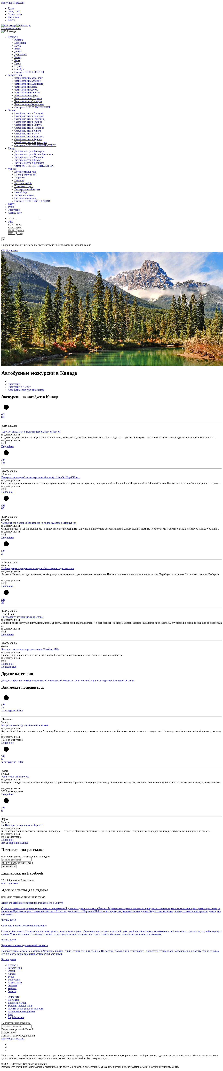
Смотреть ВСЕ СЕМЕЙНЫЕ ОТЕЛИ (35, 145)
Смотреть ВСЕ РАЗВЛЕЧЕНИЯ (32, 107)
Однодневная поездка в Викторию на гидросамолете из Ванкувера (38, 522)
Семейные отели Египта (28, 124)
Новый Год (20, 192)
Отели (11, 110)
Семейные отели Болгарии (29, 116)
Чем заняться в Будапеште (28, 83)
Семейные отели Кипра (27, 130)
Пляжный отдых (23, 186)
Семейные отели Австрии (28, 113)
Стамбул (19, 69)
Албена (18, 39)
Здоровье (19, 177)
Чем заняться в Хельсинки (29, 104)
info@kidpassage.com (12, 2)
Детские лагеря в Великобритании (33, 154)
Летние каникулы (24, 195)
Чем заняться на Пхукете (28, 98)
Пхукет (18, 66)
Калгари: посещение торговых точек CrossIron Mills (30, 649)
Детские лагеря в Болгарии (29, 151)
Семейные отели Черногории (30, 142)
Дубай (17, 51)
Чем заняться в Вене (25, 86)
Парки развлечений (25, 174)
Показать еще (8, 666)
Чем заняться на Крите (27, 92)
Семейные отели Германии (29, 119)
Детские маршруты (25, 171)
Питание (19, 180)
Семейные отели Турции (28, 139)
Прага (17, 63)
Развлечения (15, 75)
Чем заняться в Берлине (27, 80)
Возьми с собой (23, 183)
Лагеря (12, 148)
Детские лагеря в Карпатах (29, 162)
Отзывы (12, 985)
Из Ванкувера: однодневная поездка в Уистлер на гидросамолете (37, 568)
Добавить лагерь (17, 1002)
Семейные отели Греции (28, 121)
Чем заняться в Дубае (26, 89)
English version (16, 1017)
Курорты (13, 36)
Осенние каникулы (25, 198)
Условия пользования (20, 1005)
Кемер (17, 57)
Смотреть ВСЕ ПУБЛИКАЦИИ (32, 201)
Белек (17, 45)
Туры (11, 8)
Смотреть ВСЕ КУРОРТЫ (29, 72)
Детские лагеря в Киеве (27, 160)
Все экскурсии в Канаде (14, 842)
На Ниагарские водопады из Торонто (22, 825)
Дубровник (20, 54)
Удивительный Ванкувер (15, 776)
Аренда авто (15, 14)
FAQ (10, 1014)
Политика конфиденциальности (26, 1008)
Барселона (20, 42)
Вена (17, 48)
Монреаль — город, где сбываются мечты (24, 725)
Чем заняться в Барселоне (28, 78)
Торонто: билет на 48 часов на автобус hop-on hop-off (30, 431)
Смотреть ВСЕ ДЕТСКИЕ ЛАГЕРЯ (34, 165)
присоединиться (10, 883)
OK (3, 250)
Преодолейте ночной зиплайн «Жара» (22, 617)
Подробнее (12, 250)
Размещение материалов (21, 1011)
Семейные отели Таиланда (29, 136)
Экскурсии (14, 11)
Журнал (12, 168)
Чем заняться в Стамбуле (28, 101)
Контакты (13, 17)
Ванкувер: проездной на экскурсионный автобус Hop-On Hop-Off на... (40, 477)
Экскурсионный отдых (27, 189)
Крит (17, 60)
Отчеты (12, 991)
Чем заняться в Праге (26, 95)
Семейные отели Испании (29, 127)
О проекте (13, 996)
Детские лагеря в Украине (28, 157)
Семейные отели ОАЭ (26, 133)
